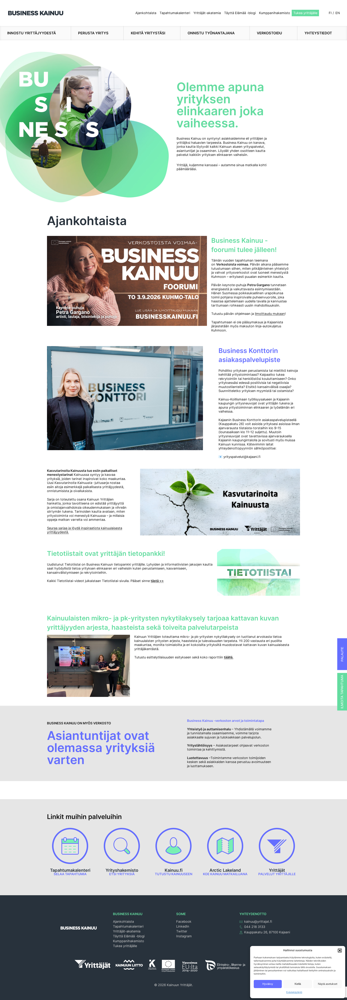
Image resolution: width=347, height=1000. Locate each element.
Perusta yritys (93, 33)
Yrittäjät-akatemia (207, 13)
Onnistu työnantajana (211, 33)
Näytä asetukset (327, 983)
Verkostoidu (269, 33)
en (337, 13)
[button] (340, 950)
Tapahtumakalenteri (175, 13)
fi (330, 13)
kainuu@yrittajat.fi (258, 921)
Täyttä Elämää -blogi (240, 13)
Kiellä (298, 983)
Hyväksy (267, 983)
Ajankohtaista (145, 13)
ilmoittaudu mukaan (270, 314)
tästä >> (157, 581)
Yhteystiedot (318, 33)
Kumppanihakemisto (274, 13)
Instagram (184, 936)
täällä (228, 657)
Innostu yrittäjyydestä (31, 33)
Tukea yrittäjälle (305, 13)
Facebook (183, 921)
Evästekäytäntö (294, 992)
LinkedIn (182, 926)
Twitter (181, 931)
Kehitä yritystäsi (148, 33)
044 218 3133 (254, 927)
